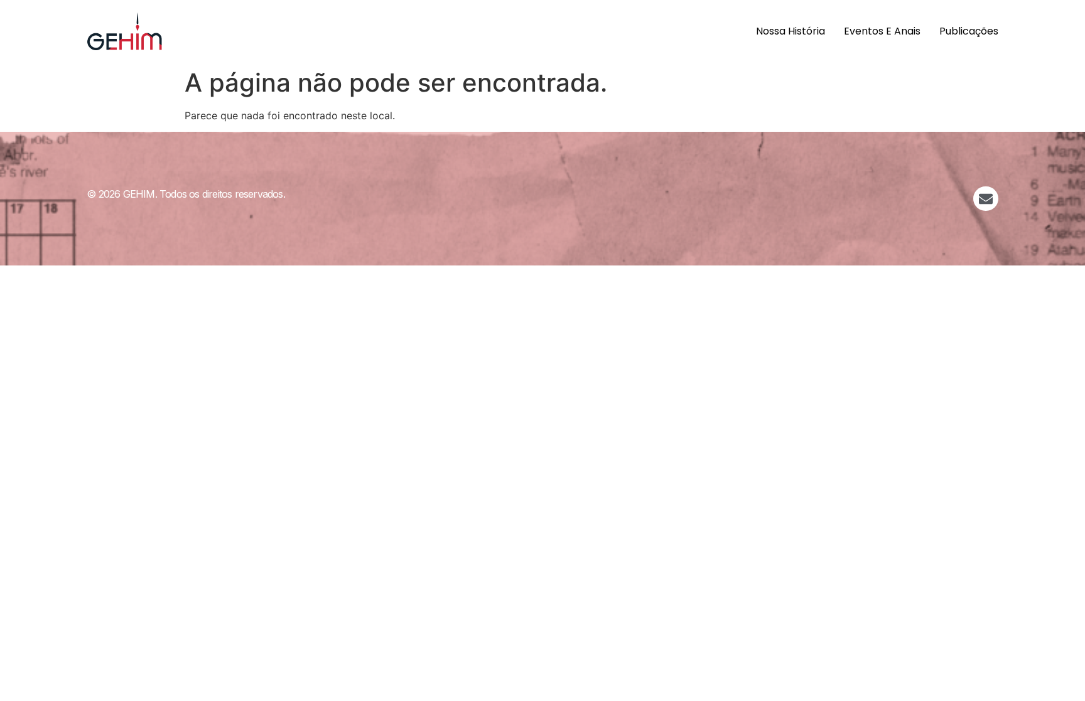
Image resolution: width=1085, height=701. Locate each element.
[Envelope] (985, 198)
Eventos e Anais (882, 31)
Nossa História (790, 31)
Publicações (968, 31)
